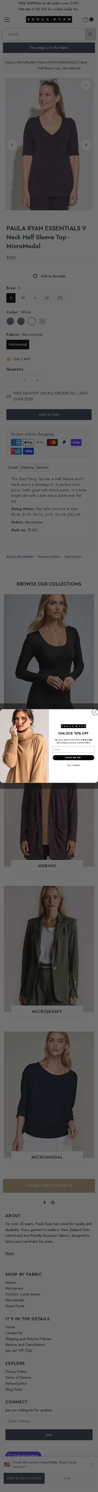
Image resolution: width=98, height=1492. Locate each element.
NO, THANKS (73, 765)
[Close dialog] (95, 712)
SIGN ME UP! (73, 757)
